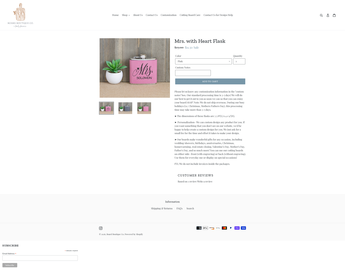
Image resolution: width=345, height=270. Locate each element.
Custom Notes (182, 67)
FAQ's (179, 208)
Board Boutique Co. (115, 234)
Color (178, 55)
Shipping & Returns (161, 208)
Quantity (237, 55)
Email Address (9, 253)
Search (190, 208)
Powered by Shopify (134, 234)
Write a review (205, 181)
